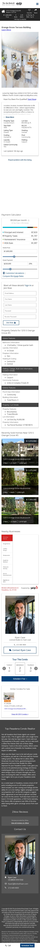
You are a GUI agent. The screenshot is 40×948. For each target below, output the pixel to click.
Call (9, 945)
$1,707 (34, 236)
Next (36, 668)
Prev (4, 668)
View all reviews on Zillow (20, 823)
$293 (35, 239)
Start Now (32, 99)
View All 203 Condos (20, 714)
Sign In (28, 285)
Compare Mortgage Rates (13, 276)
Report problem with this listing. (20, 160)
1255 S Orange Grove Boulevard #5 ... (15, 709)
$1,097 (34, 243)
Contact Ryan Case (21, 650)
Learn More (6, 30)
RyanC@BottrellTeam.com (18, 884)
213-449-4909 (21, 645)
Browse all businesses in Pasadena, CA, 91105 (9, 589)
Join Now (9, 323)
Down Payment (8, 260)
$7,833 (34, 232)
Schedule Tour (27, 945)
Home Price (6, 248)
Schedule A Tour (19, 679)
